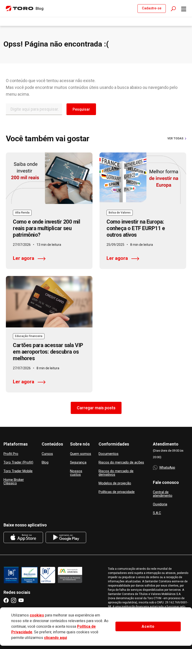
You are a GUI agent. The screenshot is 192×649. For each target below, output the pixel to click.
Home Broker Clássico (14, 481)
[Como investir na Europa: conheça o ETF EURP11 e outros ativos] (143, 178)
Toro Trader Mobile (18, 471)
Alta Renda (22, 212)
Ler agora (23, 258)
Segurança (78, 462)
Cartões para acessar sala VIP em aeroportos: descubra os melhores (48, 352)
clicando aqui (55, 637)
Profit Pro (11, 454)
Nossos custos (76, 472)
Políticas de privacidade (117, 492)
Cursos (47, 454)
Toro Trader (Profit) (18, 462)
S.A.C (157, 513)
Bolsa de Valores (120, 212)
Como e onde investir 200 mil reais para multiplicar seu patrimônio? (46, 228)
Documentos (108, 454)
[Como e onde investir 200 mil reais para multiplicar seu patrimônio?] (49, 178)
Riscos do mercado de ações (121, 462)
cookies (37, 615)
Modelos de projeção (115, 483)
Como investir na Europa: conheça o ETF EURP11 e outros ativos (136, 228)
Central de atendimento (162, 493)
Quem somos (80, 454)
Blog (45, 462)
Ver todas (175, 138)
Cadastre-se (151, 8)
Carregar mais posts (96, 407)
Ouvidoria (160, 504)
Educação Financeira (28, 336)
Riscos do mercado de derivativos (116, 472)
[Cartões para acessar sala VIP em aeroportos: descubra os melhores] (49, 301)
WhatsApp (167, 467)
